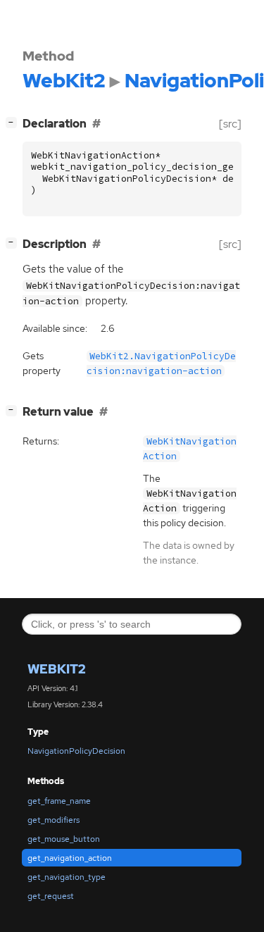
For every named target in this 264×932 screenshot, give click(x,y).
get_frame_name (59, 801)
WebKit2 (56, 669)
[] (14, 122)
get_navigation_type (66, 877)
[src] (230, 123)
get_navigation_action (69, 858)
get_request (50, 896)
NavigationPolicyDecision (76, 751)
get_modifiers (53, 820)
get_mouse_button (63, 839)
